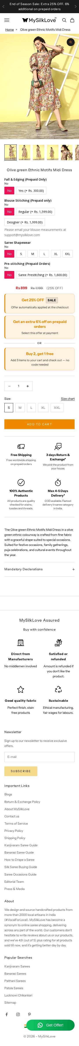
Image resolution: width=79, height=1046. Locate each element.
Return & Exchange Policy (22, 802)
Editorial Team (14, 882)
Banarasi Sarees (15, 974)
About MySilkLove (16, 809)
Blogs (8, 794)
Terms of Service (16, 823)
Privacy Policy (13, 831)
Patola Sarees (13, 988)
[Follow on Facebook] (6, 1014)
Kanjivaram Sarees (17, 966)
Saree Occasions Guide (20, 874)
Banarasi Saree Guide (19, 852)
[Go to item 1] (10, 152)
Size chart (68, 399)
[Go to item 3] (38, 152)
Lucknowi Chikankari (18, 995)
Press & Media (14, 889)
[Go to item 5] (67, 152)
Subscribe (21, 771)
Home (9, 30)
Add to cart (39, 424)
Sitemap (10, 1003)
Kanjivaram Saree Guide (21, 845)
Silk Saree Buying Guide (20, 867)
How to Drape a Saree (19, 860)
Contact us (11, 816)
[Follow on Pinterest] (29, 1014)
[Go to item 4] (53, 152)
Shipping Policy (14, 838)
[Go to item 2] (24, 152)
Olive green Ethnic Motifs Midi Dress (45, 30)
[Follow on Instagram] (18, 1014)
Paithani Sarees (15, 981)
